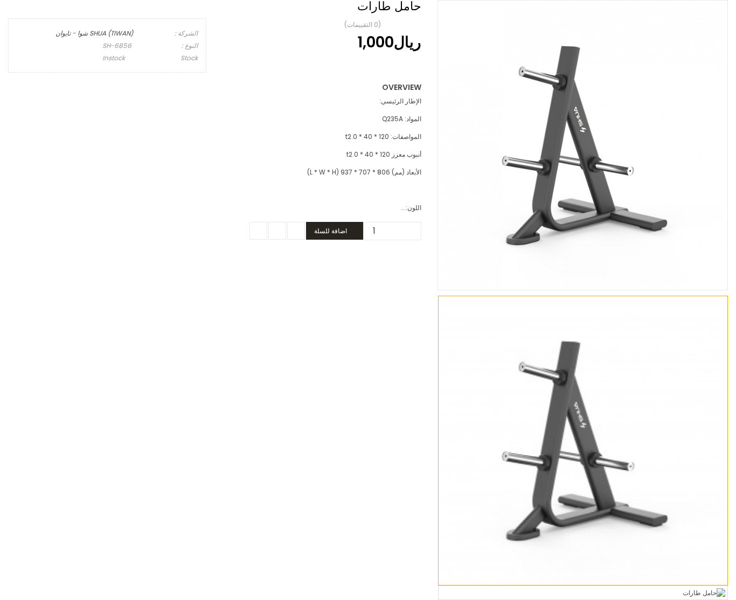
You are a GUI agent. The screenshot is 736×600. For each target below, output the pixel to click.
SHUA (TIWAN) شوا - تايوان (94, 33)
